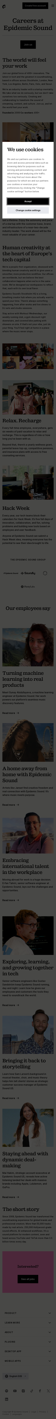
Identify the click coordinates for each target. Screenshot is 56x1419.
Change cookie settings (28, 210)
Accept (28, 201)
